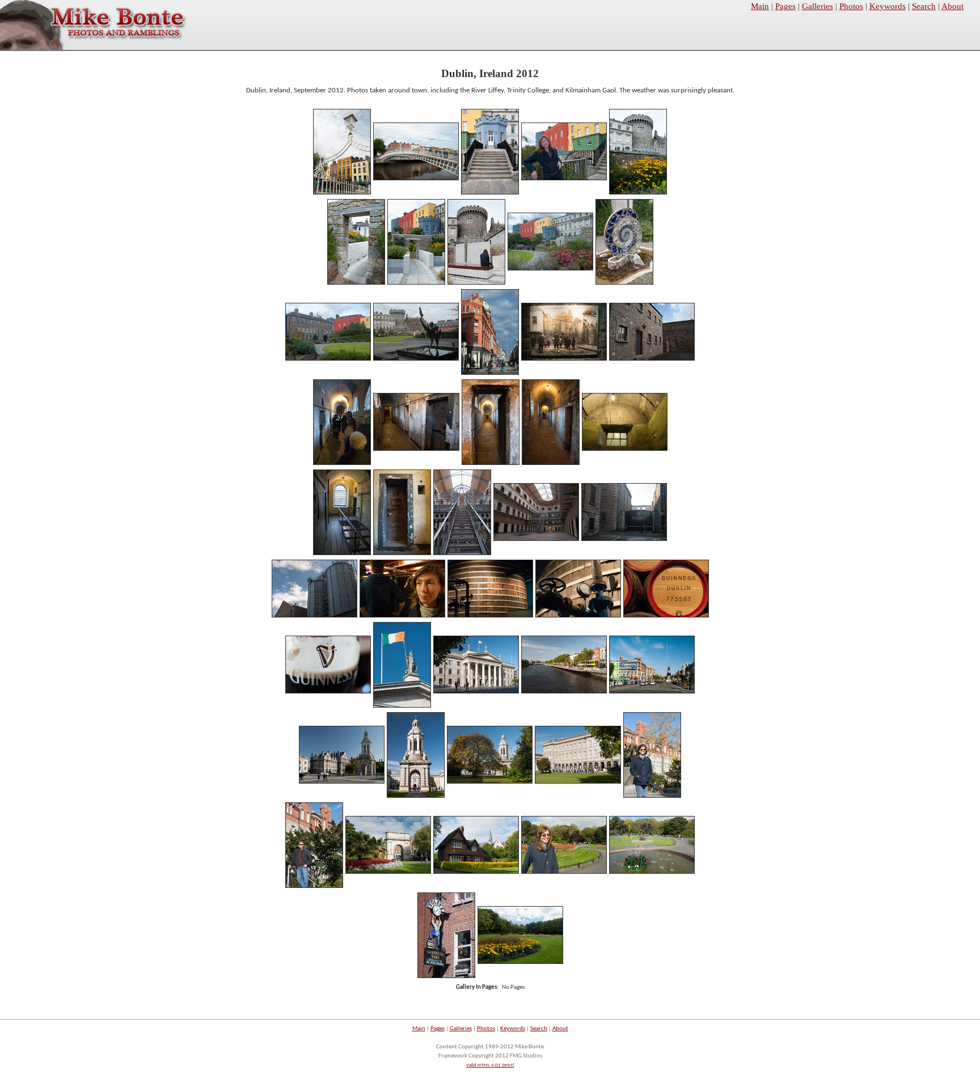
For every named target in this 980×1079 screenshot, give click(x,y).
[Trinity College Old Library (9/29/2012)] (578, 782)
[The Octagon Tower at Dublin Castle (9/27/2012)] (490, 193)
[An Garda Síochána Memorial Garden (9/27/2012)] (356, 283)
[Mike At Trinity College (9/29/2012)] (314, 886)
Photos (851, 6)
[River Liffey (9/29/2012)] (564, 692)
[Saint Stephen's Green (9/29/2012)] (476, 872)
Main (760, 6)
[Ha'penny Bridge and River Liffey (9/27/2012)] (416, 179)
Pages (785, 6)
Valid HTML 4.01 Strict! (490, 1065)
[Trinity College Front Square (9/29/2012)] (342, 782)
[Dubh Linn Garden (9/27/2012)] (624, 283)
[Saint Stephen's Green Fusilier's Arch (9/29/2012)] (388, 872)
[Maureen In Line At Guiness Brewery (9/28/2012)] (402, 616)
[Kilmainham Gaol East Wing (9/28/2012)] (536, 539)
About (952, 6)
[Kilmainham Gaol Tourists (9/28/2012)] (342, 463)
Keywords (887, 6)
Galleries (817, 6)
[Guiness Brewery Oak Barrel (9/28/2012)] (666, 616)
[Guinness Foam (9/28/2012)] (328, 692)
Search (924, 6)
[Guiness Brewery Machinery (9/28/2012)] (578, 616)
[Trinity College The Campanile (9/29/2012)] (416, 796)
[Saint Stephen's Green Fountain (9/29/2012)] (652, 872)
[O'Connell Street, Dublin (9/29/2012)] (652, 692)
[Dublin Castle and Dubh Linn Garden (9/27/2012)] (550, 269)
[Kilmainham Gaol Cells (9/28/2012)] (416, 449)
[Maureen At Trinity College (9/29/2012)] (652, 796)
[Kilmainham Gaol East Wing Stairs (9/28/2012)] (462, 554)
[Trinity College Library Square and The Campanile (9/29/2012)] (490, 782)
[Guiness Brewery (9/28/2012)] (624, 539)
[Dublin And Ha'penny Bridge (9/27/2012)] (342, 193)
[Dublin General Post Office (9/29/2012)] (476, 692)
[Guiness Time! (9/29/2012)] (446, 977)
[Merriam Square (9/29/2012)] (520, 962)
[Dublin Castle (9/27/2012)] (638, 193)
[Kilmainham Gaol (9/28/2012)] (564, 359)
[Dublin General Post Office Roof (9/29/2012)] (402, 706)
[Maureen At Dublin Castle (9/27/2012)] (564, 179)
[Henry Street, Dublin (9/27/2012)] (490, 373)
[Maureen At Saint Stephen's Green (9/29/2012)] (564, 872)
